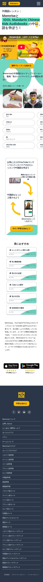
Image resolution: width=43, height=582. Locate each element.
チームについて (8, 441)
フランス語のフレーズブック (12, 545)
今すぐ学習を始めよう (21, 228)
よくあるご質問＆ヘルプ (11, 428)
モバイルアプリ (8, 432)
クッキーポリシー (33, 575)
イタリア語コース (8, 491)
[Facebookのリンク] (13, 412)
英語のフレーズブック (10, 563)
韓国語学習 (6, 486)
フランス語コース (8, 504)
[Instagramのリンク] (29, 412)
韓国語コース (7, 527)
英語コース (6, 522)
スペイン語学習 (8, 459)
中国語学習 (6, 477)
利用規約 (7, 575)
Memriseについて (8, 419)
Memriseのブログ (8, 446)
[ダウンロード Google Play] (29, 366)
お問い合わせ (7, 424)
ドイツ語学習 (7, 464)
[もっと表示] (38, 3)
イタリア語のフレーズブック (12, 531)
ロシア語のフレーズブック (12, 549)
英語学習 (5, 482)
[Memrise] (4, 3)
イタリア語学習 (8, 455)
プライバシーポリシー (19, 575)
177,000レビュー (11, 373)
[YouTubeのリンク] (24, 412)
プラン (4, 437)
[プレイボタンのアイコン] (13, 98)
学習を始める (14, 3)
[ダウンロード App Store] (11, 366)
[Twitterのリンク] (18, 412)
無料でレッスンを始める (21, 65)
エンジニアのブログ (9, 450)
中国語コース (7, 513)
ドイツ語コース (8, 500)
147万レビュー (30, 373)
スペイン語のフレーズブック (12, 536)
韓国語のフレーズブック (11, 567)
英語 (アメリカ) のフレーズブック (14, 558)
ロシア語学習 (7, 473)
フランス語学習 (8, 468)
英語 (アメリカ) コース (10, 518)
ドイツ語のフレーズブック (12, 540)
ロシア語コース (8, 509)
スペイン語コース (8, 495)
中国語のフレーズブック (11, 554)
